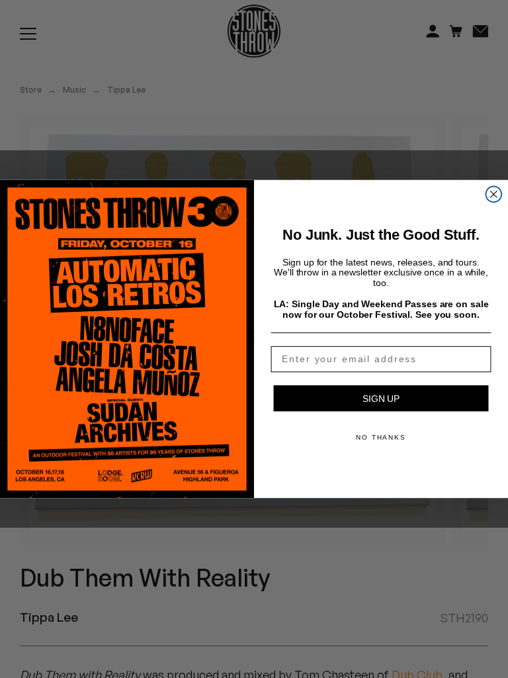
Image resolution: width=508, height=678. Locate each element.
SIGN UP (381, 398)
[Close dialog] (494, 195)
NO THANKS (381, 437)
